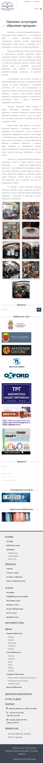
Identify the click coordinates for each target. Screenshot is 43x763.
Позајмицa (10, 592)
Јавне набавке (13, 556)
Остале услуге (11, 613)
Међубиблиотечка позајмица (17, 596)
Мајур (10, 665)
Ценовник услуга (12, 617)
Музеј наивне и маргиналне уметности (22, 678)
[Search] (39, 310)
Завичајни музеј (14, 684)
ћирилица (27, 1)
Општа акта (12, 559)
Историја (9, 541)
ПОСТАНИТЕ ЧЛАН (14, 622)
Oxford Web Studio (28, 759)
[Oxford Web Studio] (16, 377)
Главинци (11, 659)
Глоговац (11, 656)
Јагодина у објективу (8, 480)
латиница (36, 1)
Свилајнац (11, 646)
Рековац (11, 649)
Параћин (11, 637)
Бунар (10, 662)
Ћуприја (11, 640)
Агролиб (4, 467)
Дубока (10, 668)
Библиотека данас (13, 545)
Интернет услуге (12, 605)
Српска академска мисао (15, 581)
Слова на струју (7, 473)
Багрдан (11, 671)
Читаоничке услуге (13, 601)
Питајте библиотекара (14, 609)
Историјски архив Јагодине (18, 681)
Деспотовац (12, 643)
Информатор (12, 553)
